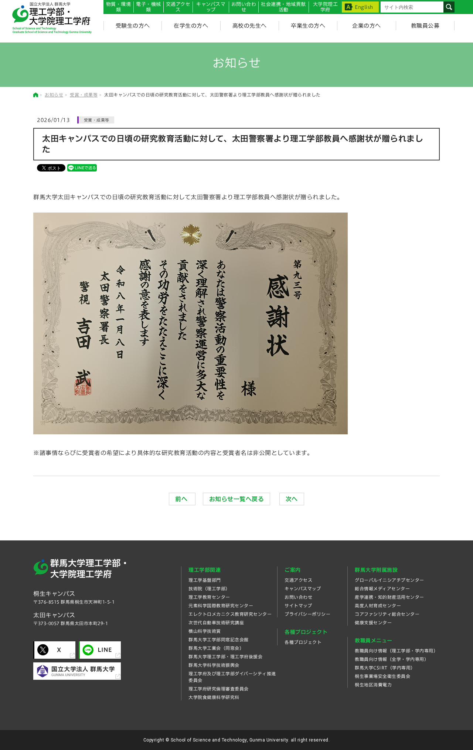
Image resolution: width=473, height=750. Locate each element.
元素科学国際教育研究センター (220, 605)
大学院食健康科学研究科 (213, 697)
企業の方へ (366, 25)
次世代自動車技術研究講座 (216, 622)
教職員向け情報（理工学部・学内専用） (396, 650)
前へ (182, 499)
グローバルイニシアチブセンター (389, 580)
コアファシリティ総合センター (387, 614)
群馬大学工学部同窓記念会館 (218, 639)
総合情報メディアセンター (382, 588)
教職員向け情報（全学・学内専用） (392, 659)
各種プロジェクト (303, 642)
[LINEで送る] (82, 167)
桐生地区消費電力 (373, 684)
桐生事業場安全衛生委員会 (382, 676)
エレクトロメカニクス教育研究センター (230, 614)
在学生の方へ (191, 25)
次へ (292, 499)
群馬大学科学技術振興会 (213, 665)
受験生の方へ (133, 25)
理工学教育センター (209, 597)
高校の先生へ (249, 25)
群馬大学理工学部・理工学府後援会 (225, 656)
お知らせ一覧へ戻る (236, 499)
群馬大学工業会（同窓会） (216, 648)
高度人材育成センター (378, 605)
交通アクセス (298, 580)
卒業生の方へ (308, 25)
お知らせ (54, 94)
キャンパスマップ (210, 7)
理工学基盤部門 (204, 580)
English (364, 7)
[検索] (449, 7)
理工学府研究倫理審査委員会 (218, 688)
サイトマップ (298, 605)
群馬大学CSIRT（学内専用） (385, 667)
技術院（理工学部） (209, 588)
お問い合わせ (243, 7)
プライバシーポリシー (307, 614)
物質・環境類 (118, 7)
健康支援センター (373, 622)
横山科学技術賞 (204, 631)
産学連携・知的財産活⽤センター (389, 597)
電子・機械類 (148, 7)
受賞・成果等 (84, 94)
